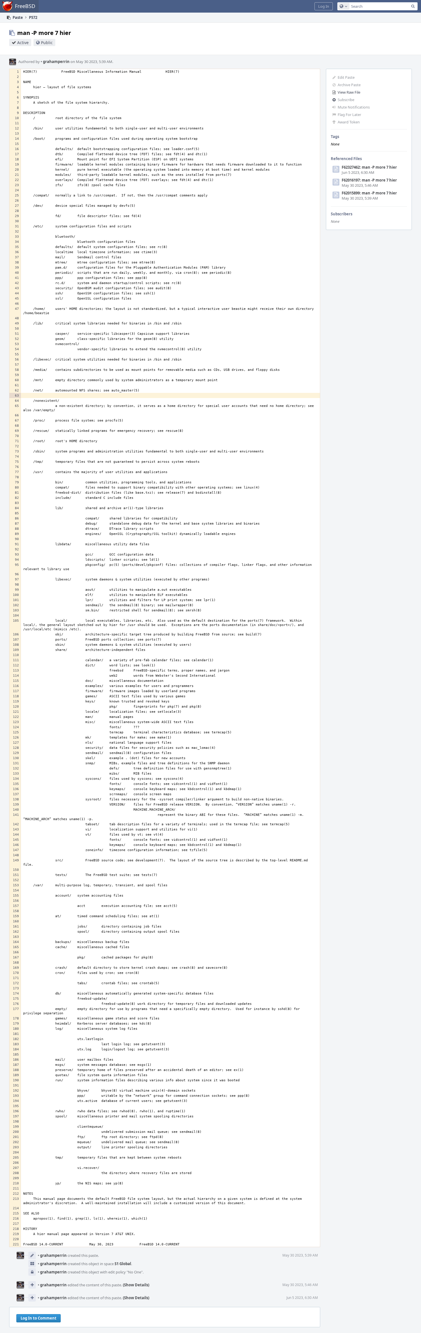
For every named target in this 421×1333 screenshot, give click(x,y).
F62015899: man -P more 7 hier (369, 193)
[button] (323, 6)
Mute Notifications (354, 107)
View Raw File (349, 92)
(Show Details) (136, 1284)
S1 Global (123, 1263)
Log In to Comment (38, 1318)
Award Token (349, 122)
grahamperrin (55, 61)
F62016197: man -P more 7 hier (369, 180)
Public (47, 42)
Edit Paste (346, 77)
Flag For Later (349, 114)
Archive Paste (349, 84)
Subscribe (346, 99)
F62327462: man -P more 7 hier (369, 167)
